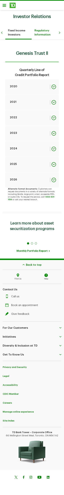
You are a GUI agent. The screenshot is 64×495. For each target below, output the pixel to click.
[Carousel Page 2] (32, 243)
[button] (32, 327)
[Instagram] (31, 477)
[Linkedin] (48, 477)
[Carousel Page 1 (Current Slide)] (28, 243)
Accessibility (10, 385)
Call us (15, 296)
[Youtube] (39, 477)
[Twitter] (16, 477)
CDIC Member (11, 394)
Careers (7, 403)
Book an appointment (24, 305)
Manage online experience (18, 412)
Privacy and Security (15, 367)
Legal (6, 376)
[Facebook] (23, 477)
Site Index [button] (8, 421)
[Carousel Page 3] (36, 243)
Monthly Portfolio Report (32, 251)
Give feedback (20, 314)
